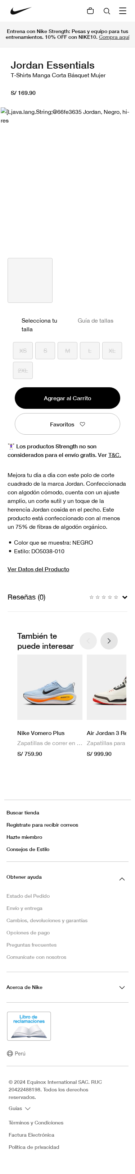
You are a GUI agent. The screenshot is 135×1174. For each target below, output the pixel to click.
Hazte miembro (24, 837)
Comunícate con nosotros (36, 957)
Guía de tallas (95, 320)
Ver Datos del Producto (38, 568)
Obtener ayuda (24, 877)
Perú (20, 1053)
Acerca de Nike (24, 987)
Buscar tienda (22, 812)
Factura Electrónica (31, 1134)
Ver (109, 454)
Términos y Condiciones (36, 1122)
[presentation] (109, 641)
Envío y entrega (24, 908)
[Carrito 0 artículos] (90, 11)
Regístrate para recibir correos (42, 825)
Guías (16, 1108)
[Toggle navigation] (123, 10)
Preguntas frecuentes (31, 945)
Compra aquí (114, 37)
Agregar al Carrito (67, 397)
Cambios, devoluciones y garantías (46, 920)
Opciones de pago (28, 932)
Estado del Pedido (28, 896)
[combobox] (107, 11)
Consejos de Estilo (27, 849)
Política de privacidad (34, 1147)
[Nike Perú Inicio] (21, 11)
